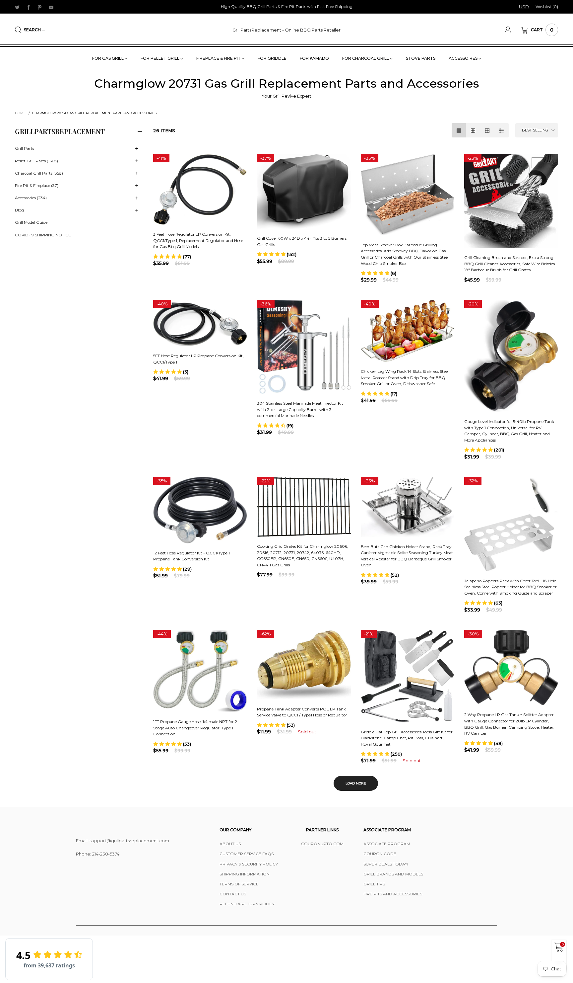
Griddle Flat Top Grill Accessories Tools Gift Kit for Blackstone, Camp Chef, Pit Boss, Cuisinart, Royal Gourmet (407, 738)
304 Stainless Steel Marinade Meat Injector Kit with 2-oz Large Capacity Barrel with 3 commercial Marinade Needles (300, 409)
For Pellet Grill (160, 58)
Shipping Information (245, 873)
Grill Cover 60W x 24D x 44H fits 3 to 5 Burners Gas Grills (302, 241)
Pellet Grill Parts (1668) (36, 160)
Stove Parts (420, 58)
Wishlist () (547, 6)
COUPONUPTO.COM (322, 843)
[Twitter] (17, 7)
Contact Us (233, 893)
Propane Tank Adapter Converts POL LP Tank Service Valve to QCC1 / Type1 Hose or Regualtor (302, 712)
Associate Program (386, 843)
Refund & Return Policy (247, 903)
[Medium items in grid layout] (459, 130)
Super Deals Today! (385, 863)
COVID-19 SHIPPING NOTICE (43, 234)
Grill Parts (24, 148)
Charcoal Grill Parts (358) (39, 173)
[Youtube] (51, 7)
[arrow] (136, 148)
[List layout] (501, 130)
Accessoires (463, 58)
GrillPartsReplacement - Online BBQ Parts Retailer (286, 30)
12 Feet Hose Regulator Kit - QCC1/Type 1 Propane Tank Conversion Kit (191, 556)
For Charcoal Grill (366, 58)
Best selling (535, 130)
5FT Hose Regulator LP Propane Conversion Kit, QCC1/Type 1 (198, 359)
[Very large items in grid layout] (487, 130)
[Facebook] (28, 7)
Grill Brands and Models (393, 873)
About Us (230, 843)
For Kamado (314, 58)
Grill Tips (374, 883)
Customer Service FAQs (247, 853)
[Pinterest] (39, 7)
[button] (172, 256)
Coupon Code (379, 853)
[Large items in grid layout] (473, 130)
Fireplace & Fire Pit (219, 58)
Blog (19, 209)
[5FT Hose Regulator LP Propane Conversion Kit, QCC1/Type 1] (200, 323)
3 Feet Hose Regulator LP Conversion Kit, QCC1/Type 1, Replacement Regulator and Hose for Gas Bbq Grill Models (198, 240)
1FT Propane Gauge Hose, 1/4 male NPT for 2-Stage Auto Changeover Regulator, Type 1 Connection (196, 727)
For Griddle (272, 58)
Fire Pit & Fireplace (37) (36, 185)
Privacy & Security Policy (249, 863)
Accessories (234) (31, 197)
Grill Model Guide (31, 222)
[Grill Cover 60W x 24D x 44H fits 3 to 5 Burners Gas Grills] (304, 191)
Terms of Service (239, 883)
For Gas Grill (108, 58)
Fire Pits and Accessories (392, 893)
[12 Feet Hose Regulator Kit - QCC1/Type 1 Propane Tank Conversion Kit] (200, 510)
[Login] (513, 30)
